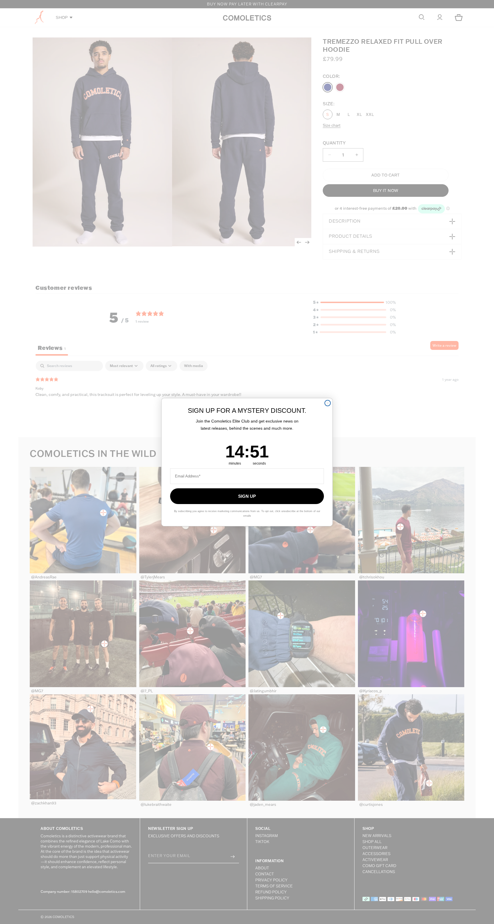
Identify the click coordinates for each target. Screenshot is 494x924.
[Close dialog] (327, 403)
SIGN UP (247, 496)
